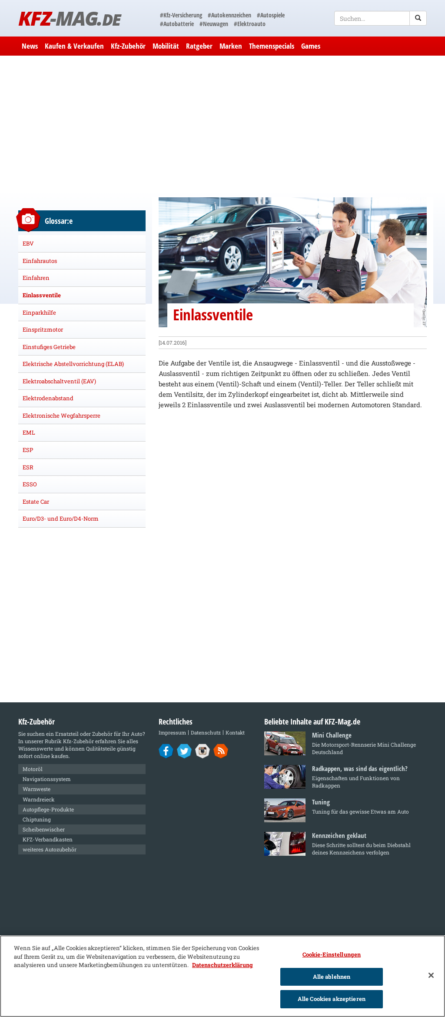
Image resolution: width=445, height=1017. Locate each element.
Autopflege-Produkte (48, 809)
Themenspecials (271, 46)
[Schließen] (431, 975)
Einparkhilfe (39, 312)
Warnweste (36, 788)
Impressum (172, 732)
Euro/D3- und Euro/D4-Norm (61, 518)
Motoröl (33, 768)
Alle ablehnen (332, 976)
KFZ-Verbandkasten (48, 839)
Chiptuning (37, 819)
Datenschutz (206, 732)
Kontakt (235, 732)
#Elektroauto (250, 24)
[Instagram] (202, 750)
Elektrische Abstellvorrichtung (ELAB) (73, 364)
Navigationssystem (47, 778)
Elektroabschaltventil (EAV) (59, 381)
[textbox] (380, 18)
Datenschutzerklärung (222, 965)
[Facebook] (166, 750)
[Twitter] (184, 750)
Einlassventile (42, 295)
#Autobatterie (177, 24)
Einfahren (36, 278)
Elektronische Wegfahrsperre (61, 415)
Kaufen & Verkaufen (74, 46)
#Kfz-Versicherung (181, 15)
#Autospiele (271, 15)
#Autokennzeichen (229, 15)
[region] (222, 976)
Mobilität (166, 46)
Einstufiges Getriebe (49, 347)
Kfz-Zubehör (128, 46)
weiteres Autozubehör (49, 849)
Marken (230, 46)
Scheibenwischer (44, 829)
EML (29, 432)
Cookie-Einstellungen (331, 954)
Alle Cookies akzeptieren (331, 999)
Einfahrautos (40, 261)
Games (310, 46)
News (30, 46)
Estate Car (36, 501)
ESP (28, 450)
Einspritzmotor (43, 329)
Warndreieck (39, 799)
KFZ (69, 18)
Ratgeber (199, 46)
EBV (28, 243)
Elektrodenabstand (48, 398)
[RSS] (221, 750)
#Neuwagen (213, 24)
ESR (28, 467)
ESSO (30, 484)
